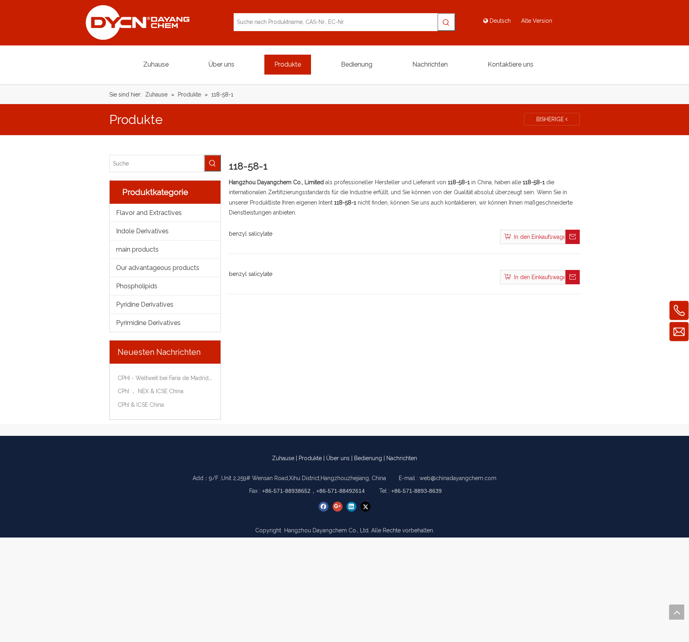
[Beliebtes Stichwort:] (446, 22)
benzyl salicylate (250, 233)
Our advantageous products (157, 268)
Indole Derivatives (142, 231)
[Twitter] (365, 507)
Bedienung (368, 458)
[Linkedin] (351, 507)
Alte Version (536, 21)
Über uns (338, 458)
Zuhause (283, 458)
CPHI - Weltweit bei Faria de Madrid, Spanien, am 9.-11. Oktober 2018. (165, 378)
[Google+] (338, 507)
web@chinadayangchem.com (457, 478)
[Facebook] (324, 507)
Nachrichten (401, 458)
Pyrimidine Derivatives (148, 323)
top (676, 612)
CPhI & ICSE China (141, 405)
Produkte (310, 458)
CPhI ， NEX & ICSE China (150, 391)
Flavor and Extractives (149, 213)
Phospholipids (136, 286)
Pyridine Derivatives (144, 304)
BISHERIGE (550, 119)
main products (137, 249)
